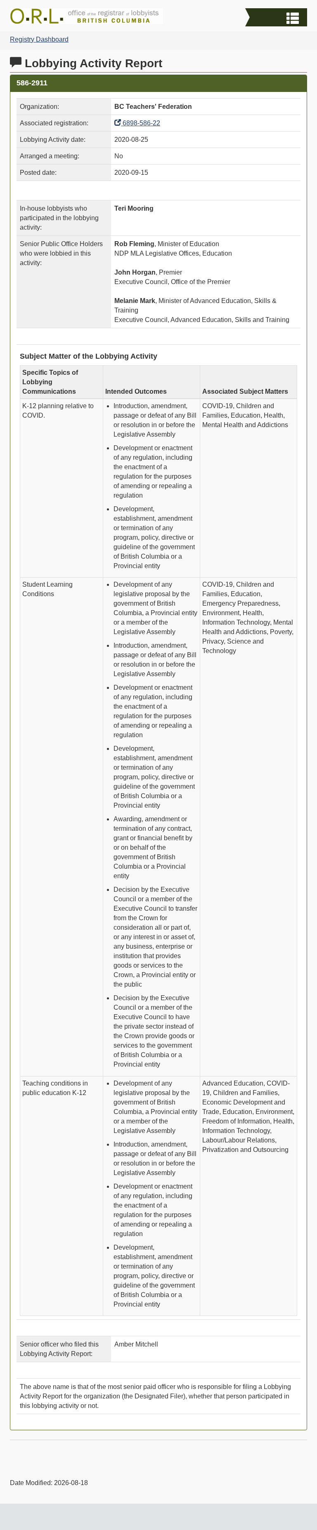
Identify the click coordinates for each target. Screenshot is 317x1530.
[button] (277, 18)
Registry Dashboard (39, 39)
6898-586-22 (140, 123)
